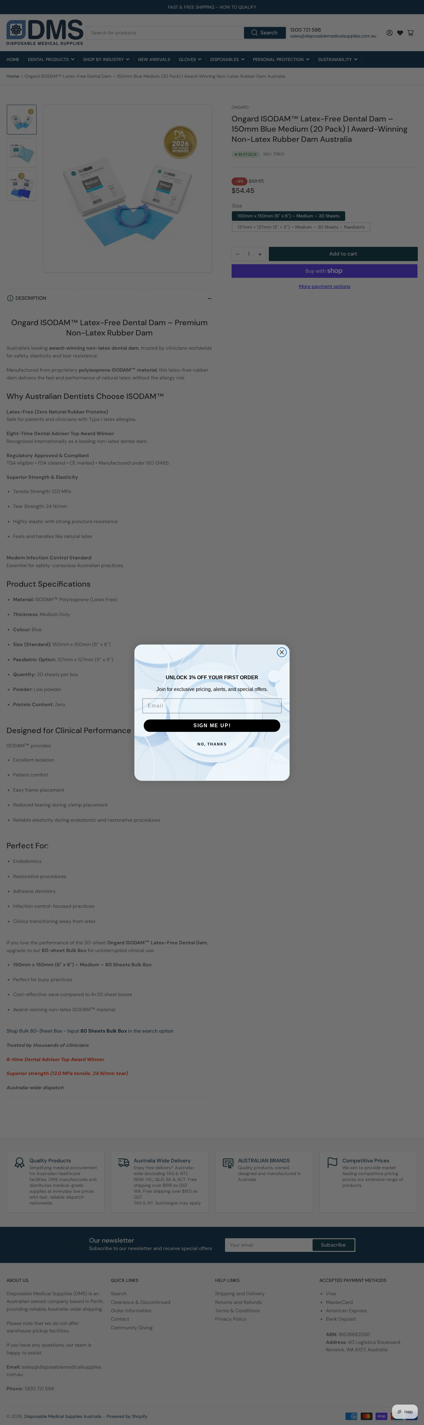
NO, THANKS (212, 744)
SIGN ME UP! (212, 725)
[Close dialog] (281, 652)
